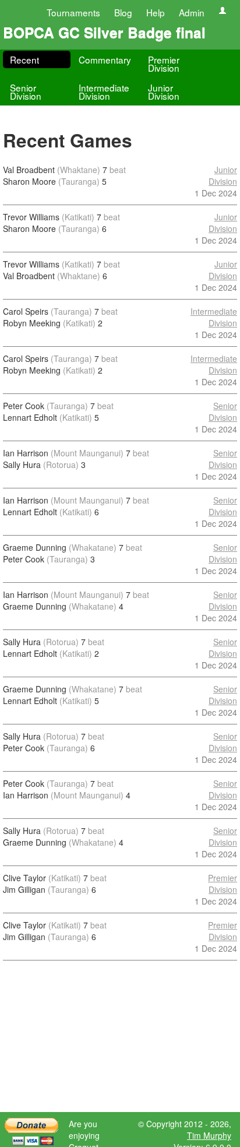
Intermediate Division (104, 91)
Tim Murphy (209, 1135)
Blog (123, 12)
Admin (191, 12)
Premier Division (163, 63)
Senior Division (25, 91)
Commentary (105, 59)
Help (155, 12)
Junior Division (163, 91)
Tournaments (73, 12)
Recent (24, 59)
